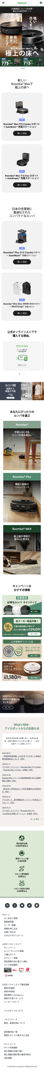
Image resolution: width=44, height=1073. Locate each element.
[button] (20, 68)
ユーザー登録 (10, 925)
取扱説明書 (9, 922)
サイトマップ (10, 1044)
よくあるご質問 (11, 918)
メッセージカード (11, 1002)
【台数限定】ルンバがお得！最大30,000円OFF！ (22, 10)
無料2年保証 (9, 988)
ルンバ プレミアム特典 (14, 951)
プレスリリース (10, 1020)
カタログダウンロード (13, 935)
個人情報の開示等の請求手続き (17, 1055)
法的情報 (8, 1058)
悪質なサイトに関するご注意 (16, 1035)
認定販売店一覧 (11, 1032)
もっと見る (34, 819)
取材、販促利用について (14, 1023)
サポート (6, 915)
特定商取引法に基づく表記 (15, 961)
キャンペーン (10, 948)
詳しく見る (22, 133)
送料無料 (14, 995)
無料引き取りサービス (13, 998)
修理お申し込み (11, 929)
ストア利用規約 (11, 965)
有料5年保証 (9, 991)
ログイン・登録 (11, 958)
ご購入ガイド (10, 955)
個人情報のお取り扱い (13, 1051)
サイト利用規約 (11, 1048)
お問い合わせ (10, 932)
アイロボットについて (13, 1011)
